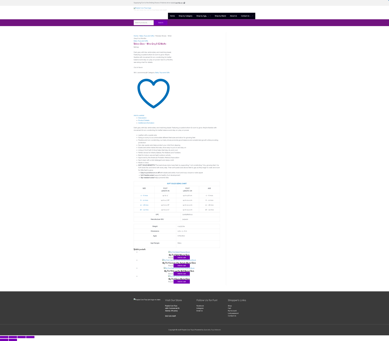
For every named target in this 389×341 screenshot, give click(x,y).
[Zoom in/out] (4, 337)
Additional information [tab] (146, 123)
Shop (230, 306)
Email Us (200, 311)
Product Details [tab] (143, 120)
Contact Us (232, 316)
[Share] (21, 337)
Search (160, 23)
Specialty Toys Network (212, 330)
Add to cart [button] (182, 258)
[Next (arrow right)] (13, 340)
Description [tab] (142, 118)
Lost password (233, 313)
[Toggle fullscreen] (13, 337)
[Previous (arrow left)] (4, 340)
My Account (232, 311)
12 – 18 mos (144, 205)
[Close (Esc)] (30, 337)
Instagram (200, 308)
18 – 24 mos (144, 210)
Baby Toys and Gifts (147, 36)
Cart (229, 308)
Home (136, 36)
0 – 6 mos (144, 195)
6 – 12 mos (144, 200)
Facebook (200, 306)
